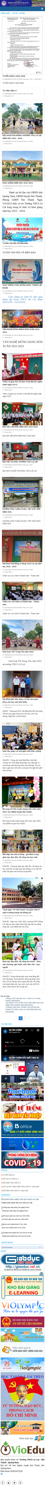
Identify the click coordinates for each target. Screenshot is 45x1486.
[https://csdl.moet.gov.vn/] (22, 1322)
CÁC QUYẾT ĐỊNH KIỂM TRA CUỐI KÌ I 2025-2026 (21, 1187)
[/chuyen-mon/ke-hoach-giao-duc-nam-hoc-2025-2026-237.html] (22, 1216)
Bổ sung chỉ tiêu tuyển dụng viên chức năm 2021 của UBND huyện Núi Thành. (22, 810)
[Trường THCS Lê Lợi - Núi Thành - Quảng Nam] (22, 3)
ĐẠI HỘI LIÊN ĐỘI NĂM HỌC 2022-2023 (20, 426)
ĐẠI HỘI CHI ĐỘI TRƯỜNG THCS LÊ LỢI (20, 461)
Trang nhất (5, 13)
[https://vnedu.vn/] (22, 1335)
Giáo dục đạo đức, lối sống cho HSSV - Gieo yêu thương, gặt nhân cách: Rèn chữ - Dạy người (22, 964)
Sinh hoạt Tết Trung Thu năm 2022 (18, 651)
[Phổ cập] (22, 1428)
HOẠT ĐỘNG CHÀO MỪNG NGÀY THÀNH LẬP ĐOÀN (22, 286)
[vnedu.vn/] (22, 1350)
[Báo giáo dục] (22, 1263)
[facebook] (22, 1092)
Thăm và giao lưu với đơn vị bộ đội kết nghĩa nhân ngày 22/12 (22, 383)
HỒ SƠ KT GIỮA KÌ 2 (10, 1179)
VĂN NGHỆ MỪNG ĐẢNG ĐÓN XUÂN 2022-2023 (21, 330)
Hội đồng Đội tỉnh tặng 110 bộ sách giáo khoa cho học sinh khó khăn (20, 700)
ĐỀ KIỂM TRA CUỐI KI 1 (12, 1183)
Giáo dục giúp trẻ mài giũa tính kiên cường (22, 751)
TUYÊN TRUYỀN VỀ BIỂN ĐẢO (15, 243)
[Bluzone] (22, 1144)
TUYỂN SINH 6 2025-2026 (14, 76)
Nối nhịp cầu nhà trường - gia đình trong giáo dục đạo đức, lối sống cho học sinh (21, 855)
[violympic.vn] (22, 1365)
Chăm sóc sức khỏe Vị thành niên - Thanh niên (21, 603)
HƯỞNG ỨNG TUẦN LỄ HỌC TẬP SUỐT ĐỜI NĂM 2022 (21, 510)
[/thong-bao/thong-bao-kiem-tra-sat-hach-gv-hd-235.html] (20, 1199)
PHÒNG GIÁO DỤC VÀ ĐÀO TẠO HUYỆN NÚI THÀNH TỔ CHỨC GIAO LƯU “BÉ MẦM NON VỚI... (23, 1009)
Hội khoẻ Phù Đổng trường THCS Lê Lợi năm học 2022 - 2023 (22, 565)
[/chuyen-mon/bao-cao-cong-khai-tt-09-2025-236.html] (22, 1224)
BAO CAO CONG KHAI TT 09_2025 (14, 1228)
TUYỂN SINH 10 (9, 1175)
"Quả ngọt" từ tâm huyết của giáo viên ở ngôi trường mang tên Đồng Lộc (21, 911)
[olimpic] (22, 1308)
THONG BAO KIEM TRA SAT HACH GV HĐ (16, 1203)
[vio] (22, 1445)
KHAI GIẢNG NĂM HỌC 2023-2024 (18, 183)
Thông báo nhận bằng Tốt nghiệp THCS (15, 1211)
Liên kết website (7, 1247)
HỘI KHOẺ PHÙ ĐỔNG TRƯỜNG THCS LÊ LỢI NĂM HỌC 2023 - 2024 (22, 136)
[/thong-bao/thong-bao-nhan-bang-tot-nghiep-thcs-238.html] (22, 1208)
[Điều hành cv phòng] (22, 1111)
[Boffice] (22, 1129)
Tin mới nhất (5, 1195)
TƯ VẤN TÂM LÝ (10, 90)
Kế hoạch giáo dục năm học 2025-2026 (15, 1219)
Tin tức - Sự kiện (18, 13)
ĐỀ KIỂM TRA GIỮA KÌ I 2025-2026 (15, 1191)
